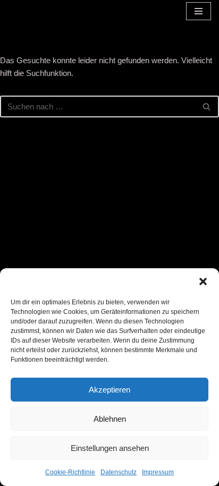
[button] (203, 281)
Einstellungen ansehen (110, 448)
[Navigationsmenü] (198, 11)
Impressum (158, 472)
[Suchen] (207, 106)
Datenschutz (118, 472)
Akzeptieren (109, 389)
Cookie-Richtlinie (70, 472)
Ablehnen (110, 418)
